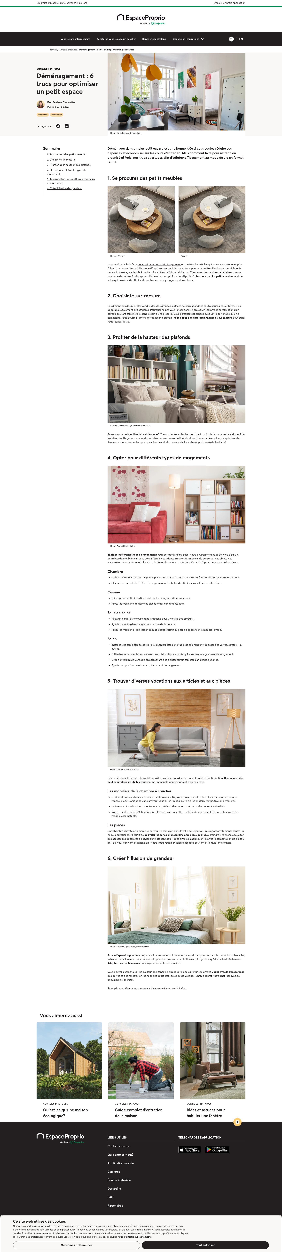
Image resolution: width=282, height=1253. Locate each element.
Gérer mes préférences (76, 1245)
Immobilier (42, 114)
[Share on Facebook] (58, 126)
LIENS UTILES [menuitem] (117, 1137)
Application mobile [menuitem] (121, 1163)
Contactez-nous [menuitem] (118, 1146)
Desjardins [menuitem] (115, 1188)
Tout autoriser (205, 1245)
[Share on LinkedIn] (67, 126)
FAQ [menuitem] (111, 1197)
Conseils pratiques (68, 49)
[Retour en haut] (237, 1122)
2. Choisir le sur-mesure (61, 159)
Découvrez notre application (229, 2)
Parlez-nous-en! (78, 2)
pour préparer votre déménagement (159, 264)
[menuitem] (75, 39)
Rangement (56, 114)
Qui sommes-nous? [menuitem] (120, 1154)
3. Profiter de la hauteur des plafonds (69, 164)
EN (241, 39)
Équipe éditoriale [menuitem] (119, 1180)
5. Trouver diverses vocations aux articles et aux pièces (71, 181)
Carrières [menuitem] (114, 1171)
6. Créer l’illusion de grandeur (64, 188)
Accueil (53, 49)
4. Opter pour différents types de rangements (66, 172)
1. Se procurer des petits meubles (67, 154)
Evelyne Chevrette (64, 102)
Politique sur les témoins (138, 1236)
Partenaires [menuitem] (115, 1205)
